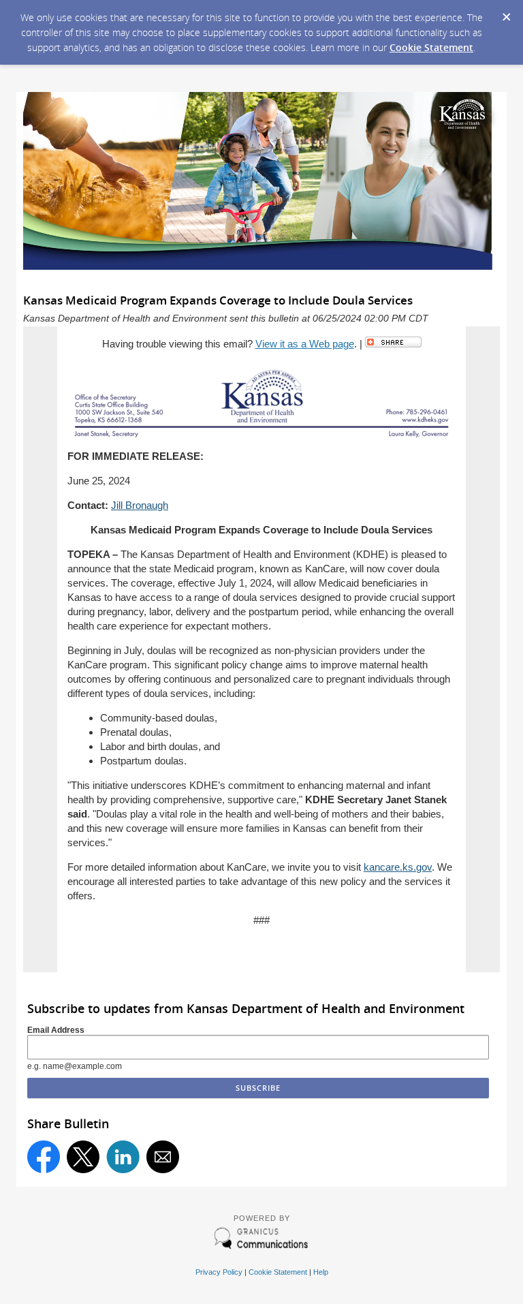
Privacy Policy (218, 1272)
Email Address (55, 1030)
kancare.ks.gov (398, 867)
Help (320, 1272)
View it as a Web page (304, 344)
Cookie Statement (431, 47)
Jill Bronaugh (139, 505)
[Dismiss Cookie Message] (506, 13)
